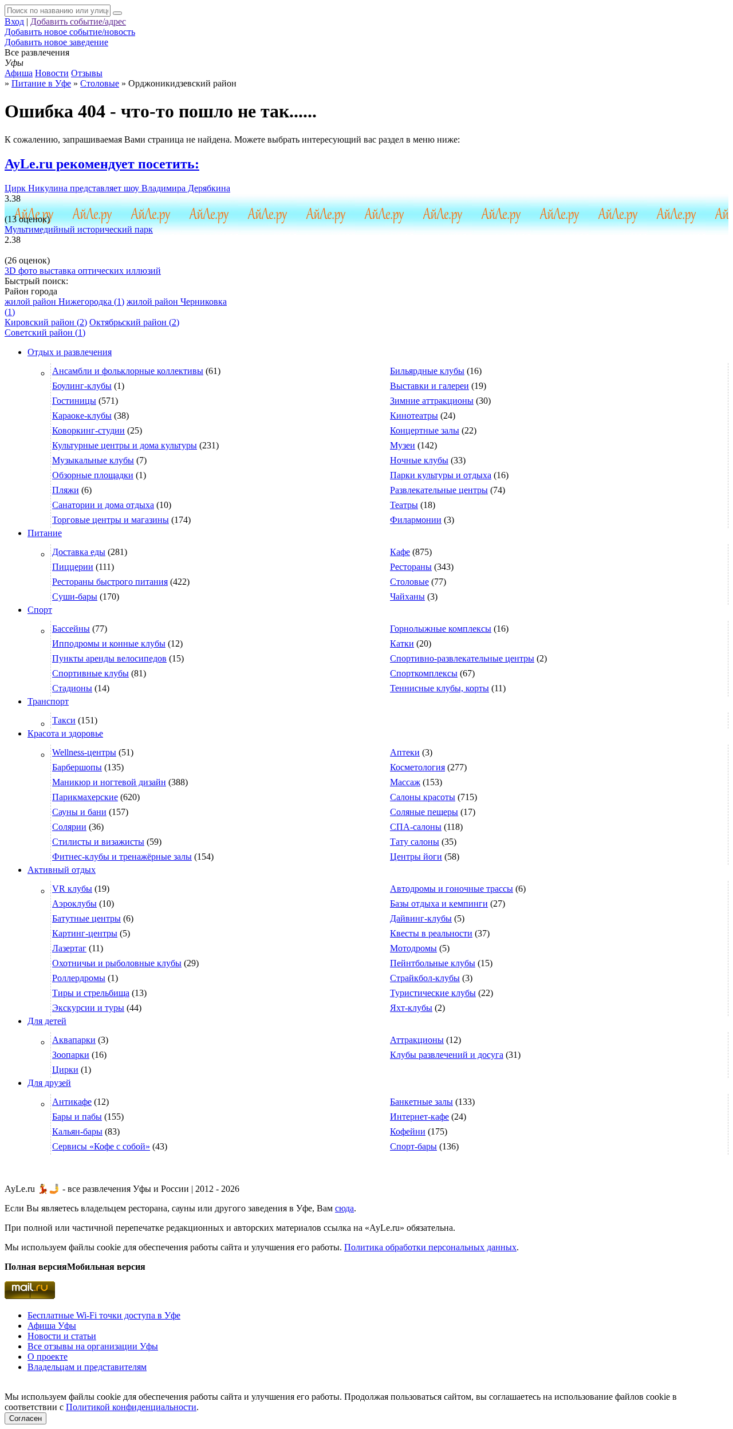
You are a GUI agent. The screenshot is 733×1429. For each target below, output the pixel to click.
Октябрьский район (134, 322)
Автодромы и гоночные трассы (451, 888)
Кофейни (407, 1131)
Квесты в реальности (431, 933)
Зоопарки (70, 1055)
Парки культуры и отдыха (440, 475)
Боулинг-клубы (82, 386)
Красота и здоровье (65, 733)
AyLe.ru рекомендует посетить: (102, 163)
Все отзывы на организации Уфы (92, 1346)
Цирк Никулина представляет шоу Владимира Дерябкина (117, 188)
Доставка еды (78, 552)
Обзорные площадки (92, 475)
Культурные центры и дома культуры (124, 445)
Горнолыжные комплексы (440, 628)
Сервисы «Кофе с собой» (101, 1146)
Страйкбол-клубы (425, 978)
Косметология (417, 767)
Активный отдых (61, 870)
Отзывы (87, 73)
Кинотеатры (414, 415)
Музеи (402, 445)
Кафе (400, 552)
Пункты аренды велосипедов (109, 658)
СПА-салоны (416, 827)
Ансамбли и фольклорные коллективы (127, 371)
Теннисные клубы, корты (439, 688)
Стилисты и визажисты (98, 842)
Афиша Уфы (51, 1325)
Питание (44, 533)
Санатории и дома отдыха (103, 505)
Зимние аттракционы (432, 401)
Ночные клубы (419, 460)
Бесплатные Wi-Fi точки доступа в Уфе (103, 1315)
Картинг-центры (84, 933)
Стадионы (72, 688)
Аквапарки (74, 1040)
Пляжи (65, 490)
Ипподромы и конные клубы (108, 643)
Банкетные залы (421, 1102)
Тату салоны (414, 842)
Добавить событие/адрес (78, 21)
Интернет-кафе (419, 1116)
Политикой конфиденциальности (131, 1407)
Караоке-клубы (82, 415)
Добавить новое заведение (56, 42)
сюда (344, 1208)
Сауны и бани (79, 812)
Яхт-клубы (411, 1008)
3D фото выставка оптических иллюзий (83, 270)
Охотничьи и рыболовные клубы (117, 963)
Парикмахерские (85, 797)
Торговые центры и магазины (110, 520)
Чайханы (407, 596)
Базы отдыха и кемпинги (439, 903)
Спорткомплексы (424, 673)
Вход (14, 21)
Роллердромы (78, 978)
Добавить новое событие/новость (70, 32)
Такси (64, 720)
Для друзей (49, 1083)
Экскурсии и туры (88, 1008)
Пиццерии (72, 567)
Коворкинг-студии (88, 430)
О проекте (47, 1356)
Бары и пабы (77, 1116)
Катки (402, 643)
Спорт (39, 610)
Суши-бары (74, 596)
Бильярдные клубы (427, 371)
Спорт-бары (413, 1146)
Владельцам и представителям (87, 1367)
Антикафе (72, 1102)
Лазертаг (69, 948)
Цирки (65, 1069)
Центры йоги (416, 856)
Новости (52, 73)
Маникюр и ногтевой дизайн (109, 782)
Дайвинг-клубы (421, 918)
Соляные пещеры (424, 812)
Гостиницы (74, 401)
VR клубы (72, 888)
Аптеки (405, 752)
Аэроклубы (74, 903)
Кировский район (46, 322)
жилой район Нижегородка (64, 301)
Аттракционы (417, 1040)
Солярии (69, 827)
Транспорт (48, 701)
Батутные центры (86, 918)
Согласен (25, 1418)
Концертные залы (424, 430)
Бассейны (71, 628)
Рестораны (411, 567)
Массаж (405, 782)
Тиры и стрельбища (90, 993)
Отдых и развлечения (69, 352)
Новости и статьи (61, 1336)
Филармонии (416, 520)
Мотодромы (413, 948)
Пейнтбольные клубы (432, 963)
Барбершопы (77, 767)
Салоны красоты (422, 797)
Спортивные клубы (90, 673)
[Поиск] (117, 13)
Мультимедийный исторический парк (79, 229)
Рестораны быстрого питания (110, 581)
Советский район (45, 332)
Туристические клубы (433, 993)
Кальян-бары (77, 1131)
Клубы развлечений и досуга (446, 1055)
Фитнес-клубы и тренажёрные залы (122, 856)
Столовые (409, 581)
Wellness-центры (84, 752)
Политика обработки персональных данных (430, 1247)
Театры (404, 505)
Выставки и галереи (429, 386)
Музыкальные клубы (93, 460)
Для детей (46, 1021)
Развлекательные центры (439, 490)
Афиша (19, 73)
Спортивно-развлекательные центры (462, 658)
